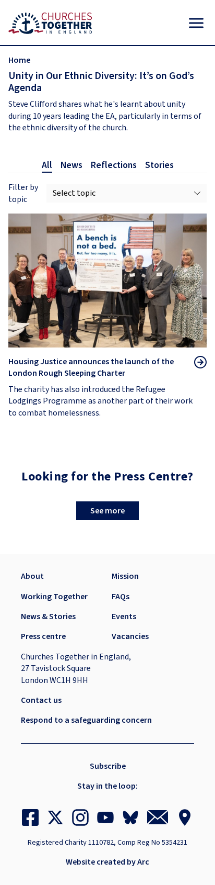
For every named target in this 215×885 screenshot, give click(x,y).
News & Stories (48, 616)
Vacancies (130, 636)
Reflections (114, 165)
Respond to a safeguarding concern (86, 720)
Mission (125, 576)
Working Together (54, 596)
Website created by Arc (107, 862)
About (32, 576)
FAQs (120, 596)
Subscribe (108, 766)
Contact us (41, 700)
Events (124, 616)
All (47, 165)
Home (19, 60)
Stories (159, 165)
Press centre (43, 636)
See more (107, 511)
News (71, 165)
